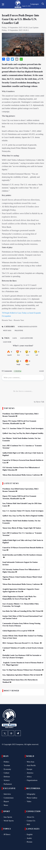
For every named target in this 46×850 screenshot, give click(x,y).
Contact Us (31, 821)
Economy (7, 769)
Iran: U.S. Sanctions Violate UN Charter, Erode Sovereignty (22, 428)
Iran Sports (8, 817)
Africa (29, 777)
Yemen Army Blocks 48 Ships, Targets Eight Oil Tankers (21, 528)
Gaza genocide (26, 338)
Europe (29, 769)
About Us (30, 817)
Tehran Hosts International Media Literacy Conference (21, 475)
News (6, 805)
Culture (6, 773)
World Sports (9, 821)
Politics (6, 762)
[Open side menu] (3, 4)
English (30, 834)
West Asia (7, 330)
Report (6, 801)
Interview (7, 794)
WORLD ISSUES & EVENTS (27, 327)
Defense (7, 777)
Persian (29, 842)
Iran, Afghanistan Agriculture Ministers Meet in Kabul (21, 675)
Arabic (29, 838)
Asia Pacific (31, 765)
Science (7, 780)
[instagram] (11, 733)
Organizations (32, 780)
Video (29, 801)
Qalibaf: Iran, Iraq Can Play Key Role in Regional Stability (22, 433)
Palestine (19, 330)
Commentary (9, 798)
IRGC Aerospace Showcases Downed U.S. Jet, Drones (20, 643)
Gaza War (7, 342)
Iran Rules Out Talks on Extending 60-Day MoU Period (21, 611)
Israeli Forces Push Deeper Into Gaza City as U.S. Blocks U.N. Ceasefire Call (20, 19)
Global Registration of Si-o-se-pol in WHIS (17, 631)
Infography (31, 794)
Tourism (7, 765)
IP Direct (7, 834)
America (30, 773)
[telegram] (18, 733)
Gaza (15, 338)
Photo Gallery (32, 798)
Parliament (8, 784)
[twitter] (4, 733)
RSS (28, 824)
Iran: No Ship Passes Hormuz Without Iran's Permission (21, 670)
